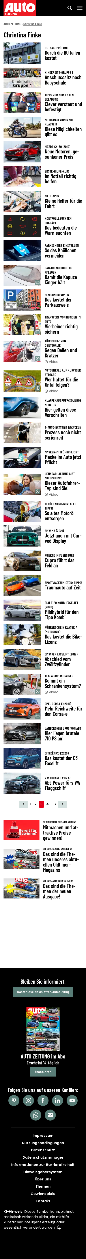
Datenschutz (43, 1150)
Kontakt (43, 1201)
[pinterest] (13, 1100)
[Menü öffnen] (79, 8)
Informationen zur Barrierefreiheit (43, 1164)
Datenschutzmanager (43, 1157)
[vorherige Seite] (23, 804)
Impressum (43, 1135)
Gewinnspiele (43, 1193)
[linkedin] (57, 1100)
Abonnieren (43, 1071)
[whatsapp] (35, 1115)
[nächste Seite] (62, 804)
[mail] (50, 1115)
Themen (43, 1186)
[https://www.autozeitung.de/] (20, 8)
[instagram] (28, 1100)
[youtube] (72, 1100)
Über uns (43, 1179)
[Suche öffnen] (69, 8)
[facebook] (43, 1100)
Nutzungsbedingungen (43, 1142)
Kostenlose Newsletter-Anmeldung (43, 991)
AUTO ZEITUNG (12, 24)
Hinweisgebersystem (42, 1171)
